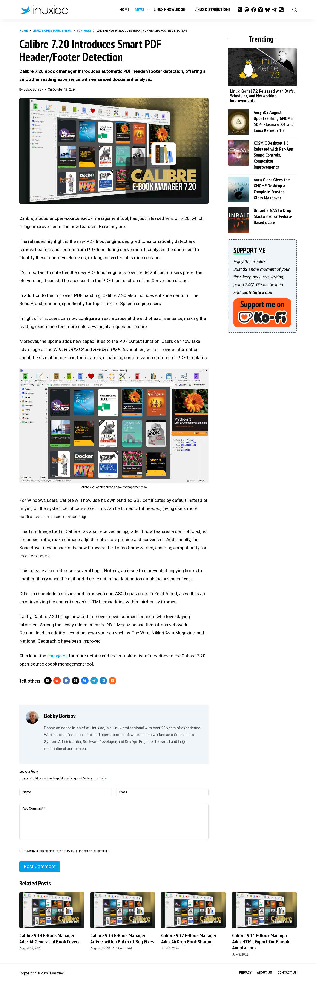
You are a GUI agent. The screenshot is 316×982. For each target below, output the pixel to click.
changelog (57, 655)
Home (124, 10)
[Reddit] (57, 680)
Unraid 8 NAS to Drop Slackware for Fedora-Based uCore (273, 216)
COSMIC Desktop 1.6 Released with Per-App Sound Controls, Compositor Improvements (273, 155)
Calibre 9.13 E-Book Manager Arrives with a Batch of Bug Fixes (122, 938)
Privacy (245, 972)
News (139, 10)
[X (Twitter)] (240, 9)
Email (123, 792)
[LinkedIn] (103, 680)
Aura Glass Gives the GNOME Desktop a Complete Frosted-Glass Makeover (272, 189)
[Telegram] (274, 9)
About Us (264, 972)
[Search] (294, 10)
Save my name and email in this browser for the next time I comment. (67, 850)
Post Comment (40, 866)
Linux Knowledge (169, 10)
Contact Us (287, 972)
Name (27, 792)
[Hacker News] (112, 680)
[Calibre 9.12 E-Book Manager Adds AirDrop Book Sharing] (193, 910)
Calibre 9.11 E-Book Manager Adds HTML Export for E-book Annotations (260, 941)
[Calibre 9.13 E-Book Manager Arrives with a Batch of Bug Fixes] (122, 910)
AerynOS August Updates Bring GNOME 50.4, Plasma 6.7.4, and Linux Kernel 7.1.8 (274, 121)
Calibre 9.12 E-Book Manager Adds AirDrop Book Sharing (188, 938)
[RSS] (281, 9)
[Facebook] (253, 9)
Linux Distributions (213, 10)
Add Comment (34, 808)
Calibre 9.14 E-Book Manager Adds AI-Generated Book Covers (49, 938)
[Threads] (260, 9)
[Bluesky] (267, 9)
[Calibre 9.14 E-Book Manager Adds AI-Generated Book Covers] (51, 910)
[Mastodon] (246, 9)
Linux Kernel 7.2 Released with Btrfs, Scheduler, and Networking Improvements (262, 95)
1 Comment (124, 948)
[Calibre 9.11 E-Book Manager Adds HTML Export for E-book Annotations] (264, 910)
